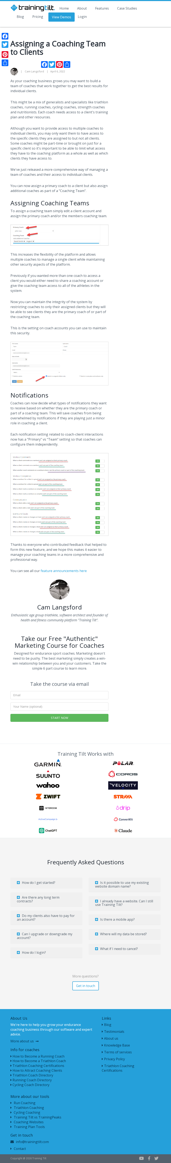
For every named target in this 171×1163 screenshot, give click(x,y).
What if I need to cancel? (119, 948)
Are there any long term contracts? (38, 899)
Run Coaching (24, 1103)
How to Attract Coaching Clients (37, 1070)
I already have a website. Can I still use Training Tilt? (124, 903)
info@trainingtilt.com (32, 1141)
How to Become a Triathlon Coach (39, 1061)
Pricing (37, 16)
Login (82, 16)
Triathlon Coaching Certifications (38, 1065)
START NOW (59, 718)
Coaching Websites (29, 1122)
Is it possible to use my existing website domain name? (122, 884)
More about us (22, 1041)
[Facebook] (5, 36)
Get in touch (85, 985)
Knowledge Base (117, 1045)
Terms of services (118, 1052)
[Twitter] (5, 44)
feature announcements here (64, 570)
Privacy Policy (114, 1059)
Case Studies (127, 8)
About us (111, 1038)
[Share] (5, 63)
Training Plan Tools (29, 1127)
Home (64, 8)
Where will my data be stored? (123, 934)
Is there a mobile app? (117, 919)
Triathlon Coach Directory (32, 1075)
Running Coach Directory (32, 1080)
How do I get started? (38, 882)
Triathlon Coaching (29, 1107)
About (82, 8)
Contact (20, 1148)
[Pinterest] (5, 54)
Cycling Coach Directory (30, 1084)
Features (102, 8)
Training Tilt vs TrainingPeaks (37, 1117)
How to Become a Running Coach (38, 1056)
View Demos (61, 17)
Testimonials (114, 1031)
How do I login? (34, 952)
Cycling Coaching (27, 1112)
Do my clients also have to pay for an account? (46, 917)
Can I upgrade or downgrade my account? (44, 936)
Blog (20, 16)
